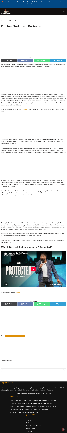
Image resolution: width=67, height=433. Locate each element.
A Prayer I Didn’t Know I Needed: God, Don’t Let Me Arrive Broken (29, 409)
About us (28, 420)
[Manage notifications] (63, 429)
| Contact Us (38, 393)
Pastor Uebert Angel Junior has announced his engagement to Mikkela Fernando (33, 400)
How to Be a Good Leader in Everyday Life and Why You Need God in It (31, 403)
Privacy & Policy (30, 428)
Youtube (18, 292)
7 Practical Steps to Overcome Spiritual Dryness (24, 412)
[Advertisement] (33, 44)
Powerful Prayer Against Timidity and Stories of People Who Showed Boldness (33, 406)
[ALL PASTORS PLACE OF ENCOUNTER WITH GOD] (6, 11)
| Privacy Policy (47, 393)
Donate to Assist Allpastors (33, 426)
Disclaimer (29, 431)
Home (2, 20)
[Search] (64, 370)
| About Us (32, 393)
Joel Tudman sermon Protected (15, 336)
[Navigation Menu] (64, 11)
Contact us (29, 423)
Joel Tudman (25, 109)
